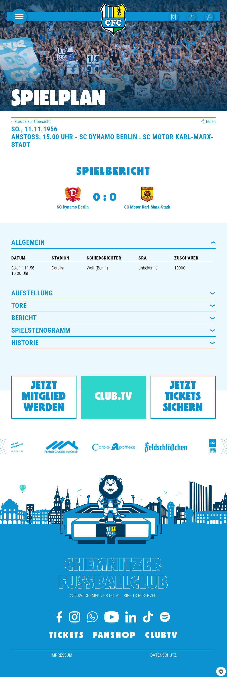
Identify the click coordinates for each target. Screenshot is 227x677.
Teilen (210, 121)
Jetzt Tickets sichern (183, 397)
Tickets (66, 635)
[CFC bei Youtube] (111, 616)
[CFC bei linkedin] (130, 616)
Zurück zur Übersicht (32, 121)
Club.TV (113, 397)
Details (57, 268)
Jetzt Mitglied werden (44, 397)
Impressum (61, 655)
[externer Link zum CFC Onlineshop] (192, 16)
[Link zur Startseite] (113, 34)
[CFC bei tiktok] (148, 616)
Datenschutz (163, 655)
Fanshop (114, 635)
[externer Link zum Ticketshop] (174, 16)
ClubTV (161, 635)
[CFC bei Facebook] (59, 616)
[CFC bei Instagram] (74, 616)
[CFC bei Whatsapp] (92, 616)
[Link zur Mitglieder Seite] (210, 16)
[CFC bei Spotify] (164, 616)
